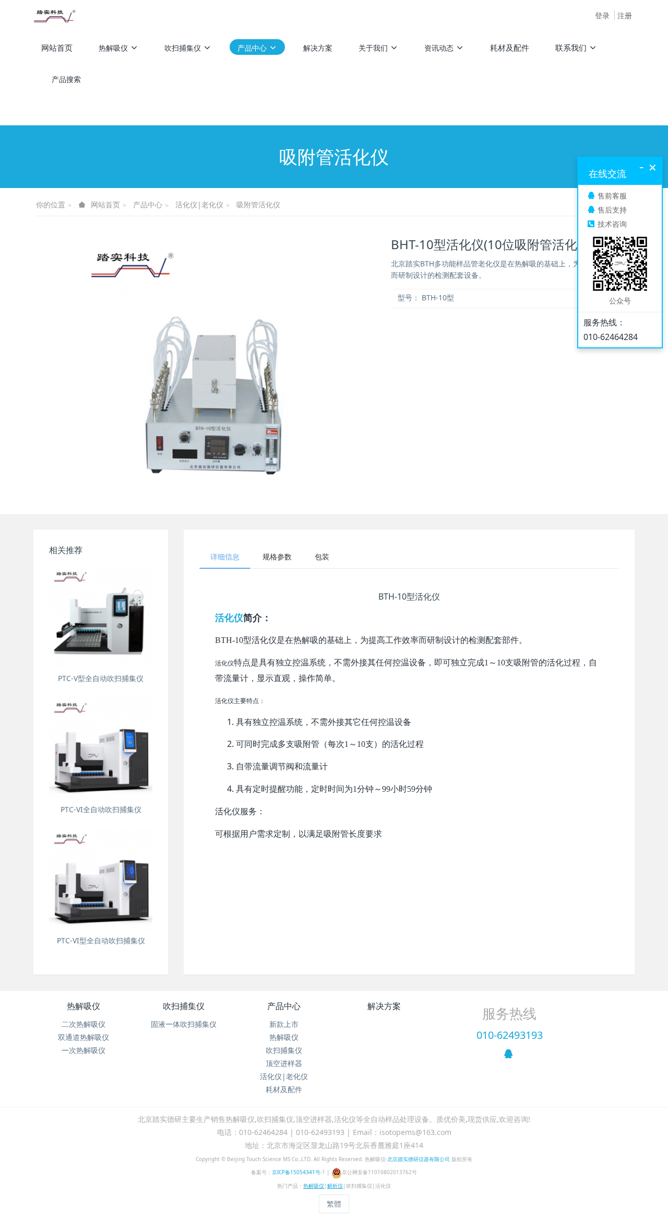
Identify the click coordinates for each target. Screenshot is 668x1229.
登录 (602, 15)
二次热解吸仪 (83, 1024)
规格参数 (277, 556)
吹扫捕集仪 (184, 1006)
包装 (322, 556)
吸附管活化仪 (258, 204)
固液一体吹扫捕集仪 (184, 1024)
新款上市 (284, 1024)
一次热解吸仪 (83, 1050)
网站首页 (57, 47)
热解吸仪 (83, 1006)
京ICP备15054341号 (296, 1172)
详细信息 (225, 556)
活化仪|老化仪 (199, 204)
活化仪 (229, 617)
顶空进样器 (284, 1063)
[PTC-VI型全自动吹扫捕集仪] (100, 879)
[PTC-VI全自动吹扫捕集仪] (100, 748)
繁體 (334, 1204)
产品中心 (147, 204)
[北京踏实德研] (54, 15)
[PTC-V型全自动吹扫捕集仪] (100, 617)
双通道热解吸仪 (83, 1037)
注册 (624, 15)
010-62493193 (509, 1035)
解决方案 (384, 1006)
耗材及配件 (284, 1089)
